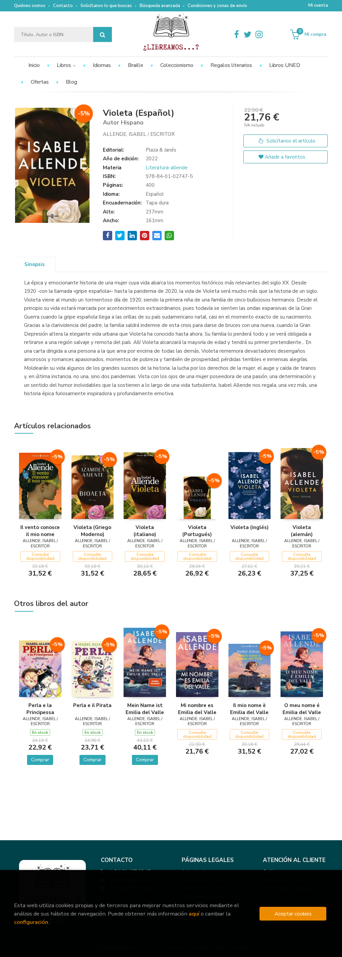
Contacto (63, 6)
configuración (31, 922)
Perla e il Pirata (92, 705)
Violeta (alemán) (302, 530)
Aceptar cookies (293, 913)
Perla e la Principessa (40, 708)
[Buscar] (102, 34)
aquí (194, 914)
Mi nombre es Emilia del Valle (197, 708)
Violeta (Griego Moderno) (92, 530)
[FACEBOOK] (236, 34)
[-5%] (40, 485)
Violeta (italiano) (145, 530)
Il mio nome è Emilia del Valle (249, 708)
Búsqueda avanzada (160, 6)
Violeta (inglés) (249, 527)
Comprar (40, 760)
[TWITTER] (248, 34)
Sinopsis (34, 264)
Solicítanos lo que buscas (106, 6)
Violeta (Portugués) (197, 530)
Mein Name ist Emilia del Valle (145, 708)
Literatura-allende (167, 167)
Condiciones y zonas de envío (217, 6)
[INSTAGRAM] (259, 34)
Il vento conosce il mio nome (40, 530)
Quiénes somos (29, 6)
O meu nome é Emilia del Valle (302, 708)
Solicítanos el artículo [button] (290, 141)
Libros (64, 65)
